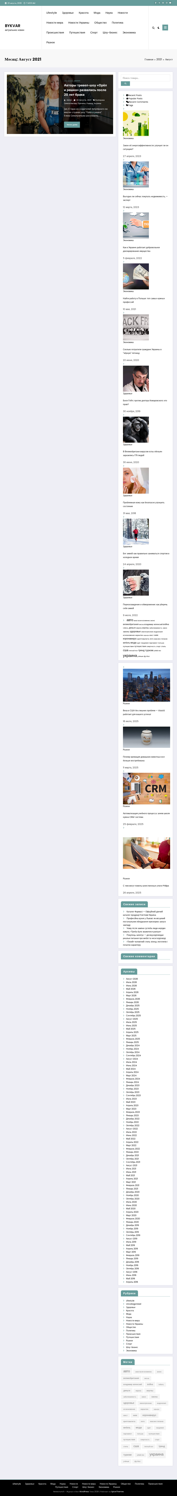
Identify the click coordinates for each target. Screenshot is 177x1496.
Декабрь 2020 (133, 1191)
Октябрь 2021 (132, 1158)
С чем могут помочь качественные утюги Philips (146, 885)
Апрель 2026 (132, 992)
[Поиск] (153, 27)
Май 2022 (130, 1138)
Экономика (129, 32)
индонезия (158, 631)
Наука (109, 13)
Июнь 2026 (131, 985)
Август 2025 (132, 1018)
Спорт (94, 32)
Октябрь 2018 (132, 1268)
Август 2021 (131, 1165)
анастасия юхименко (142, 620)
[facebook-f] (155, 2)
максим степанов (160, 639)
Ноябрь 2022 (132, 1122)
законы (126, 631)
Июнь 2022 (131, 1135)
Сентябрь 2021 (133, 1162)
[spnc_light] (158, 27)
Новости (123, 13)
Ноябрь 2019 (132, 1228)
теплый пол (133, 650)
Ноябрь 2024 (132, 1048)
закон (165, 628)
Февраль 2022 (133, 1148)
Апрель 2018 (132, 1281)
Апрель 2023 (132, 1105)
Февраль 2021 (132, 1185)
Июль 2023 (131, 1098)
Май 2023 (130, 1102)
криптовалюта (143, 639)
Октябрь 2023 (132, 1092)
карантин (139, 635)
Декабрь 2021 (132, 1155)
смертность (151, 646)
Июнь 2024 (131, 1065)
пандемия (145, 643)
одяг (138, 643)
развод (90, 103)
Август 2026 (132, 978)
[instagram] (166, 2)
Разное (50, 42)
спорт (158, 646)
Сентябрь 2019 (133, 1235)
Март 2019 (131, 1251)
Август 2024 (132, 1058)
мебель (126, 642)
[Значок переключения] (165, 27)
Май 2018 (130, 1278)
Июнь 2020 (131, 1205)
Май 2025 (131, 1028)
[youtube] (170, 2)
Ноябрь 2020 (132, 1195)
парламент (153, 643)
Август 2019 (131, 1238)
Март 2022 (131, 1145)
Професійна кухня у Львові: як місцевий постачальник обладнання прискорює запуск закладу (144, 922)
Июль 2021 (131, 1168)
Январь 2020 (132, 1221)
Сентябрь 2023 (133, 1095)
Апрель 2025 (132, 1032)
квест (151, 635)
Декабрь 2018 (132, 1261)
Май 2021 (130, 1175)
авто (130, 620)
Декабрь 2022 (132, 1118)
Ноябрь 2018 (132, 1265)
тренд (141, 650)
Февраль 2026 (133, 998)
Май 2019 (130, 1245)
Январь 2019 (132, 1258)
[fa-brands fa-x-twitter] (159, 2)
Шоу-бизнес (110, 32)
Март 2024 (131, 1075)
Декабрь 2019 (132, 1225)
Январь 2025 (132, 1042)
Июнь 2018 (131, 1275)
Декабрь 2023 (132, 1085)
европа (139, 628)
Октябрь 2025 (132, 1012)
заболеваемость (155, 628)
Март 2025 (131, 1035)
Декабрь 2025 (133, 1005)
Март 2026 (131, 995)
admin (69, 100)
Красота (83, 13)
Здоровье (68, 13)
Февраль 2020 (133, 1218)
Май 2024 (131, 1068)
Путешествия (77, 32)
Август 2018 (131, 1271)
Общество (100, 22)
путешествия (140, 646)
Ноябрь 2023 (132, 1088)
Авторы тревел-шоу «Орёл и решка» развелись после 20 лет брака (85, 90)
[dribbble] (163, 2)
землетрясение (147, 632)
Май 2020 (131, 1208)
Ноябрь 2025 (132, 1008)
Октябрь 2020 (132, 1198)
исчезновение (129, 635)
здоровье (135, 631)
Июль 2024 (131, 1062)
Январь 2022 (132, 1152)
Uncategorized (133, 1303)
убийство (157, 650)
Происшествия (55, 32)
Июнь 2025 (131, 1025)
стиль (163, 646)
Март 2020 (131, 1215)
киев (156, 635)
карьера (146, 635)
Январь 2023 (132, 1115)
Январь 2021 (132, 1188)
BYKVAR (12, 25)
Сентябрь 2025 (133, 1015)
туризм (149, 650)
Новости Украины (78, 22)
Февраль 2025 (133, 1038)
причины (82, 103)
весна (141, 624)
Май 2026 (131, 988)
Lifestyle (51, 13)
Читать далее (72, 125)
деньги (132, 627)
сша (125, 650)
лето (152, 639)
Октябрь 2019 (132, 1232)
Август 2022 (132, 1128)
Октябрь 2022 (132, 1125)
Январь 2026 (132, 1002)
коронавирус (130, 638)
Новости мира (54, 22)
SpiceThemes (117, 1491)
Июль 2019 (131, 1241)
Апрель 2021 (132, 1178)
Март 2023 (131, 1108)
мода (133, 642)
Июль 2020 (131, 1201)
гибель (125, 628)
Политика (117, 22)
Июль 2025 (131, 1022)
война (166, 624)
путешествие (128, 646)
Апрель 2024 (132, 1072)
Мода (97, 13)
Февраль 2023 (133, 1112)
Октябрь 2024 (133, 1052)
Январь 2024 (132, 1082)
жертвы (145, 627)
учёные (140, 656)
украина (97, 103)
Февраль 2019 (132, 1255)
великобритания (131, 624)
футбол (147, 656)
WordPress (84, 1491)
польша (161, 643)
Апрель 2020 (132, 1211)
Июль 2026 (131, 982)
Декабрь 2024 (133, 1045)
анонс (152, 620)
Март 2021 (131, 1182)
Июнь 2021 (131, 1172)
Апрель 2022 (132, 1142)
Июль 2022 (131, 1132)
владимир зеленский (153, 624)
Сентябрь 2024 (133, 1055)
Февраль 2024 (133, 1078)
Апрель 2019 (132, 1248)
